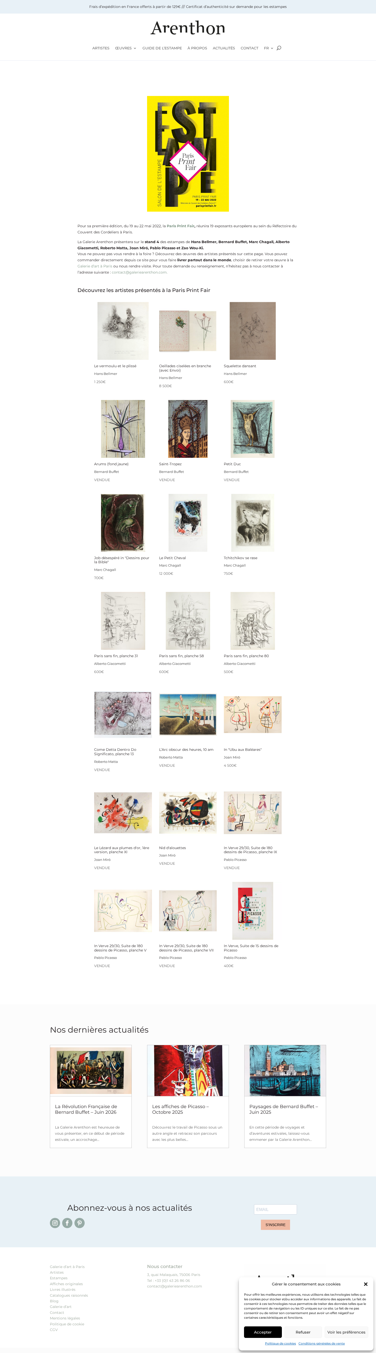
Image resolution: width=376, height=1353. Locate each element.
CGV (54, 1329)
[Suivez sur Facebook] (67, 1223)
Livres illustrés (62, 1289)
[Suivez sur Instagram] (55, 1223)
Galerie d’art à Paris (95, 266)
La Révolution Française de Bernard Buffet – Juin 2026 (86, 1109)
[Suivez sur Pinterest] (79, 1223)
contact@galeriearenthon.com (174, 1286)
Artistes (57, 1272)
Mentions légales (65, 1318)
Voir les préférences (346, 1332)
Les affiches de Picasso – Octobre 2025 (180, 1109)
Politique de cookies (280, 1343)
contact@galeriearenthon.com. (140, 272)
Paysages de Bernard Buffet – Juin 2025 (283, 1109)
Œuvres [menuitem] (123, 48)
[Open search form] (279, 48)
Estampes (59, 1278)
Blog (54, 1301)
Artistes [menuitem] (100, 48)
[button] (365, 1284)
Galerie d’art (61, 1306)
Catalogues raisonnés (69, 1295)
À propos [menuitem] (197, 48)
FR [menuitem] (266, 48)
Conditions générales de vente (321, 1343)
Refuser (303, 1332)
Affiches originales (66, 1284)
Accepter (263, 1332)
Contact (57, 1312)
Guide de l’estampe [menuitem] (162, 48)
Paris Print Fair (180, 226)
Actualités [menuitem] (224, 48)
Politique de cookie (67, 1324)
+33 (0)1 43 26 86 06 (172, 1280)
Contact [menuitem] (249, 48)
